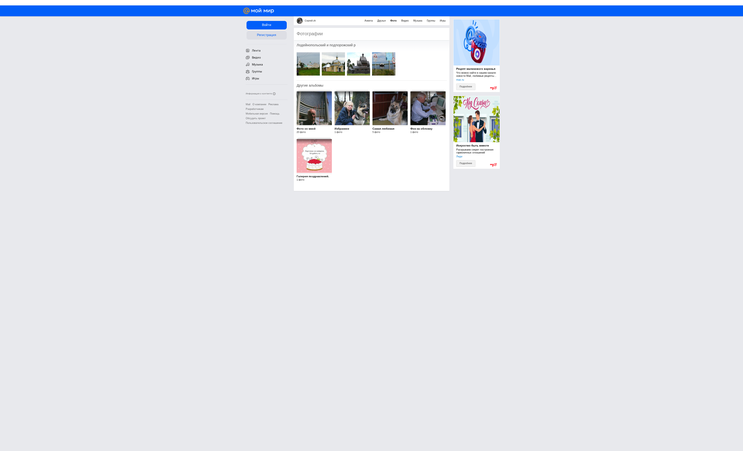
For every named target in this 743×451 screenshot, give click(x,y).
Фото (393, 20)
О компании (259, 104)
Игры (443, 20)
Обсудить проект (256, 118)
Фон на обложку (421, 128)
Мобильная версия (257, 113)
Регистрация (266, 35)
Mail (248, 104)
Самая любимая (383, 128)
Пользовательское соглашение (264, 122)
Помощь (275, 113)
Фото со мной (306, 128)
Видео (405, 20)
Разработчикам (255, 109)
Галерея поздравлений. (313, 176)
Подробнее (466, 86)
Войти (266, 25)
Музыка (418, 20)
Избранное (342, 128)
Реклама (273, 104)
